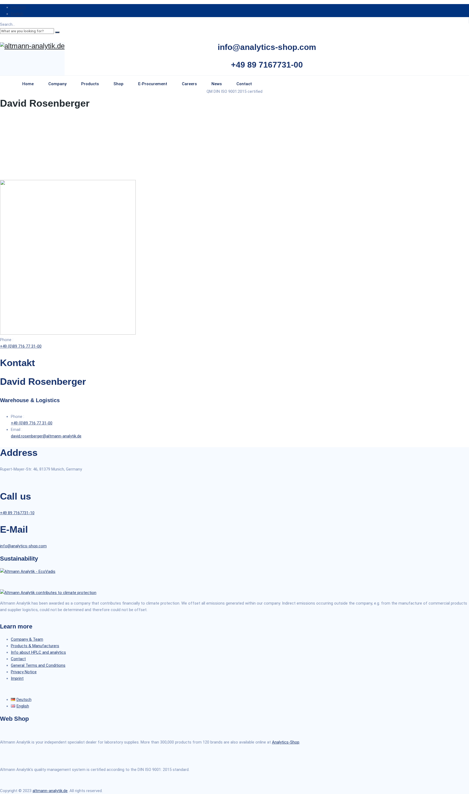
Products (90, 83)
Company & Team (27, 639)
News (216, 83)
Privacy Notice (24, 671)
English (17, 13)
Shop (118, 83)
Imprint (17, 678)
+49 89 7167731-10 (17, 512)
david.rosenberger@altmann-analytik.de (46, 436)
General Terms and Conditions (38, 665)
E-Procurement (152, 83)
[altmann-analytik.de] (32, 46)
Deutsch (18, 7)
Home (28, 83)
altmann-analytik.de (50, 790)
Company (57, 83)
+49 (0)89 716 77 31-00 (21, 346)
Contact (244, 83)
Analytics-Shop (285, 742)
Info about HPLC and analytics (38, 652)
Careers (189, 83)
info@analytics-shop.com (23, 546)
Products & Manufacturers (35, 645)
